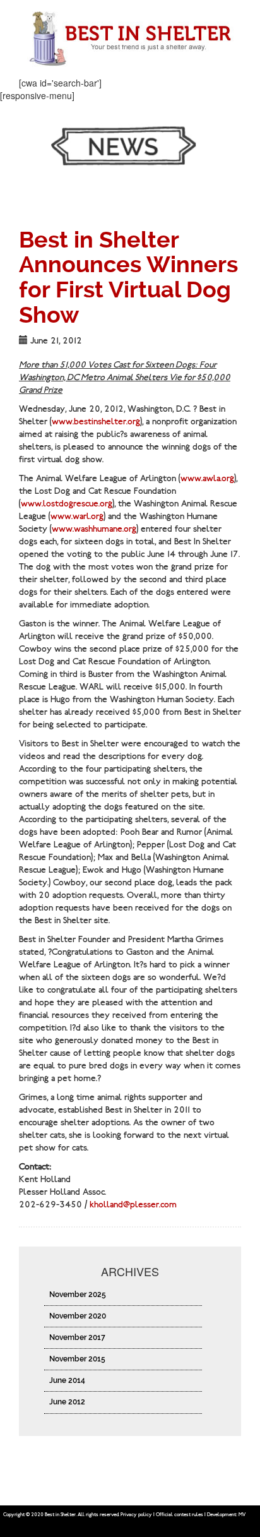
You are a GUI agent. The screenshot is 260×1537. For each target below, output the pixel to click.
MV (242, 1514)
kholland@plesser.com (133, 1204)
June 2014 (67, 1380)
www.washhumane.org (94, 528)
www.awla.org (207, 478)
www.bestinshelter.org (96, 421)
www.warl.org (76, 516)
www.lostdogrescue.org (66, 503)
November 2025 (77, 1294)
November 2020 (77, 1316)
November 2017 (77, 1337)
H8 (254, 1514)
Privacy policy (136, 1514)
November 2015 (77, 1359)
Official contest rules (179, 1514)
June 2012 (67, 1401)
